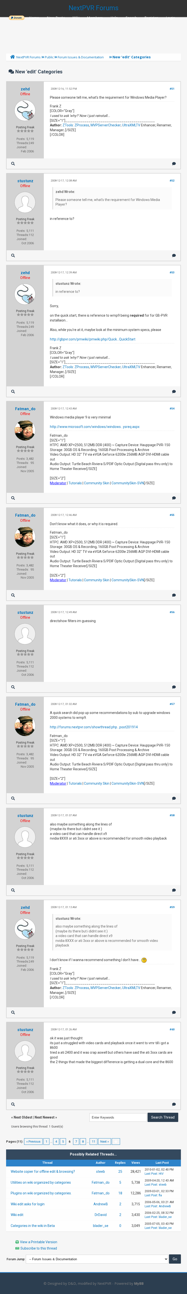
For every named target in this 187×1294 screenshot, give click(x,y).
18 (120, 1193)
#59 (172, 907)
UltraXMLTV (131, 125)
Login (170, 17)
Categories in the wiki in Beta (33, 1226)
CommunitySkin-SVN (128, 483)
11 (93, 1141)
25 (120, 1171)
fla (160, 1195)
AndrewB (101, 1204)
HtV (161, 1173)
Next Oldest (23, 1117)
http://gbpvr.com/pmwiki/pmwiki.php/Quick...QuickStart (92, 339)
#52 (172, 180)
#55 (172, 515)
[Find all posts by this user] (13, 163)
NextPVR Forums (94, 8)
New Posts (56, 17)
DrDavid (101, 1215)
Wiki (76, 17)
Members (95, 17)
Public (49, 57)
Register (151, 17)
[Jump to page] (116, 1141)
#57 (172, 704)
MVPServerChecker (106, 125)
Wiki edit (17, 1215)
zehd (25, 89)
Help (114, 17)
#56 (172, 612)
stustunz (25, 181)
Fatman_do (25, 409)
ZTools (68, 125)
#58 (172, 815)
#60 (172, 1029)
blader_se (165, 1217)
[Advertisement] (93, 34)
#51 (172, 88)
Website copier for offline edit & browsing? (43, 1171)
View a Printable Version (38, 1242)
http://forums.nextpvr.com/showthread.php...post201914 (94, 727)
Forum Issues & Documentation (81, 57)
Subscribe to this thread (38, 1248)
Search (131, 17)
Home (34, 17)
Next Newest (45, 1117)
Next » (104, 1141)
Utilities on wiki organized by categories (41, 1182)
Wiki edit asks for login (28, 1204)
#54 (172, 408)
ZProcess (82, 125)
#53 (172, 272)
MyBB (139, 1283)
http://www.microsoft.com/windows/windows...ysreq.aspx (95, 427)
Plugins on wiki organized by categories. (41, 1193)
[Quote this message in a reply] (174, 163)
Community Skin (96, 483)
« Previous (33, 1141)
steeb (100, 1171)
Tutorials (75, 483)
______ (16, 17)
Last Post (151, 1173)
